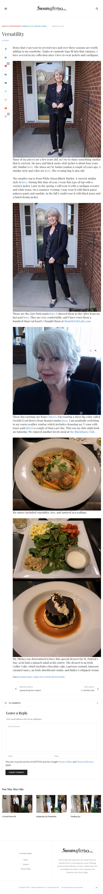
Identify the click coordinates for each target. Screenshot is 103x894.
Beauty (5, 26)
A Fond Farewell (9, 816)
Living (44, 26)
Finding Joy (75, 816)
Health (37, 26)
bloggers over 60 (24, 677)
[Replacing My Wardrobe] (51, 804)
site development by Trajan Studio (72, 887)
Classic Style (38, 677)
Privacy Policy (65, 761)
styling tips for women (55, 677)
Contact (26, 864)
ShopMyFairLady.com (77, 321)
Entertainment (15, 26)
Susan (6, 40)
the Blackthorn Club (82, 431)
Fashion (25, 26)
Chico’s (51, 416)
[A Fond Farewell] (17, 804)
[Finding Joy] (86, 804)
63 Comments (15, 703)
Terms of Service (85, 761)
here (30, 167)
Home (25, 860)
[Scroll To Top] (96, 887)
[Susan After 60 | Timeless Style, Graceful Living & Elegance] (51, 8)
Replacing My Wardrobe (46, 816)
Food (31, 26)
